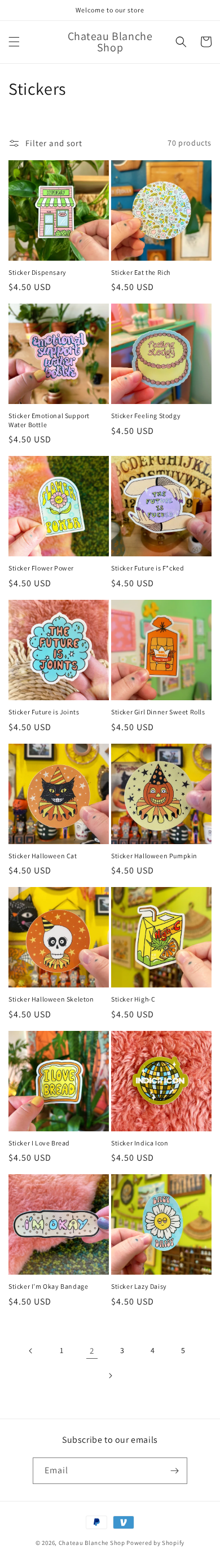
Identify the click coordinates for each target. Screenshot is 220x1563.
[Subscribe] (174, 1470)
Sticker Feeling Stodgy (146, 415)
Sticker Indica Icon (139, 1143)
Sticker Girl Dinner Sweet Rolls (158, 712)
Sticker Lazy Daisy (139, 1286)
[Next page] (110, 1375)
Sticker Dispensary (37, 272)
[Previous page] (31, 1350)
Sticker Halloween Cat (42, 855)
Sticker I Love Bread (39, 1143)
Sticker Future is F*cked (147, 568)
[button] (14, 41)
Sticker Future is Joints (43, 712)
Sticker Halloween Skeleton (51, 999)
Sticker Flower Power (41, 568)
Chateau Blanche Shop (92, 1543)
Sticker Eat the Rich (140, 272)
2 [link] (92, 1350)
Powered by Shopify (155, 1543)
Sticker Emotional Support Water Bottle (49, 420)
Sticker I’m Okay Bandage (48, 1286)
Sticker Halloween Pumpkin (154, 855)
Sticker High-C (133, 999)
